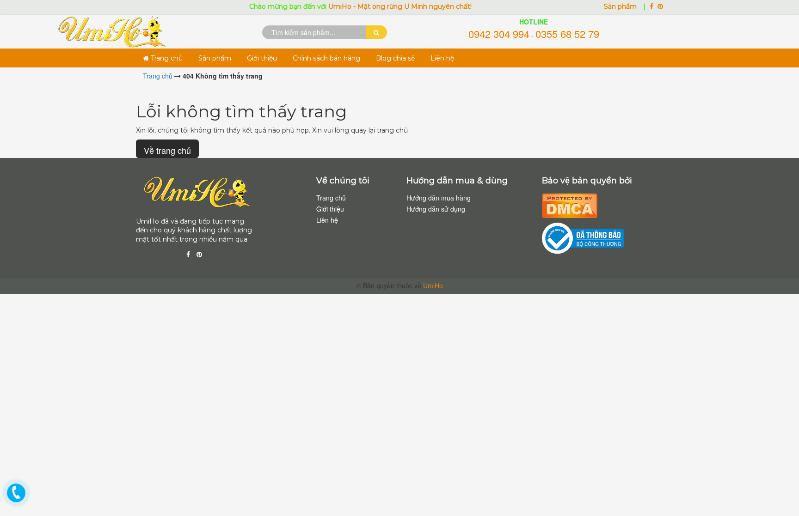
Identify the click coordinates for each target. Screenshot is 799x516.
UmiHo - (334, 6)
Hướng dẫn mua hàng (438, 197)
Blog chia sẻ (395, 58)
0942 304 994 (498, 33)
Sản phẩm (621, 6)
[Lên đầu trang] (780, 493)
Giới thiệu (262, 58)
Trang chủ (166, 58)
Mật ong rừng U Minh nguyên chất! (406, 6)
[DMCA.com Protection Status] (569, 204)
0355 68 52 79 (567, 33)
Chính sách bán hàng (326, 58)
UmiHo (433, 285)
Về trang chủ (167, 150)
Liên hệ (442, 58)
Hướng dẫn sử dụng (435, 208)
